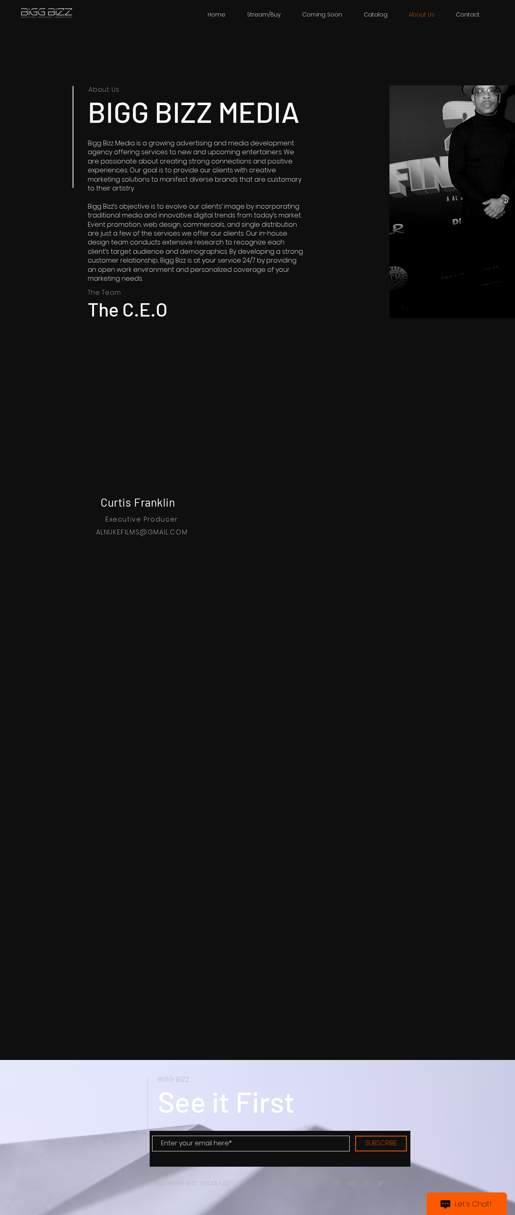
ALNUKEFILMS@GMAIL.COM (142, 532)
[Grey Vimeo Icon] (337, 1183)
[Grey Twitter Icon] (380, 1183)
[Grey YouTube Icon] (351, 1183)
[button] (375, 14)
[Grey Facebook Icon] (366, 1183)
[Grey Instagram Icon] (322, 1183)
